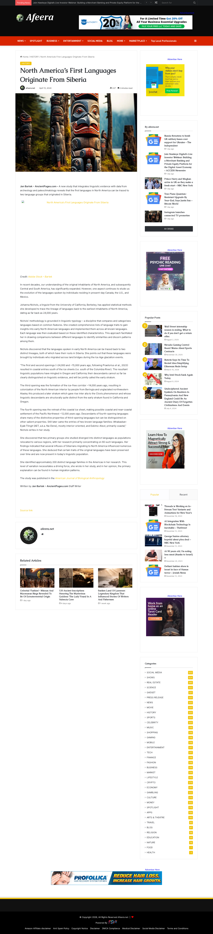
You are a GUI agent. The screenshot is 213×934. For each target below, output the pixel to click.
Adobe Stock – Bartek (40, 276)
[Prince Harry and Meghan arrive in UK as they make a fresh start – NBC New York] (153, 183)
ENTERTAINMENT (72, 40)
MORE (120, 40)
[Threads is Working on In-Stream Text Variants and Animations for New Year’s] (153, 510)
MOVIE (150, 707)
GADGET (151, 692)
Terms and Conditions (177, 928)
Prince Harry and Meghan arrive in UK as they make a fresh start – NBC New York (73, 2)
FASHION (151, 762)
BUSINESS (52, 40)
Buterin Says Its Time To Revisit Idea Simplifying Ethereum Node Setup (176, 363)
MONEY (150, 802)
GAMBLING (152, 792)
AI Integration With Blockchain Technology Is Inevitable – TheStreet (177, 524)
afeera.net (30, 88)
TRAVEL (151, 822)
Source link (26, 510)
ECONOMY (152, 787)
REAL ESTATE (153, 682)
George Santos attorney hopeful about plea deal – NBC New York (177, 539)
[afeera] (35, 18)
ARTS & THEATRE (156, 817)
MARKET (151, 772)
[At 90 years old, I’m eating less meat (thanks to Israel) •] (153, 555)
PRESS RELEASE (155, 697)
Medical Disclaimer (131, 928)
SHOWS (151, 677)
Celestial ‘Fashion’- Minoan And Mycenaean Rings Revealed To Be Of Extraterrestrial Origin (36, 593)
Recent (183, 494)
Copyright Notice (79, 928)
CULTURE (152, 797)
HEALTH (151, 852)
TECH (149, 752)
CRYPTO (151, 782)
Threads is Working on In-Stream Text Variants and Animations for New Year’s (178, 509)
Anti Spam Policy (61, 928)
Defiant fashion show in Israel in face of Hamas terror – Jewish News (176, 569)
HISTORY (34, 56)
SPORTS (151, 717)
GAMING (151, 737)
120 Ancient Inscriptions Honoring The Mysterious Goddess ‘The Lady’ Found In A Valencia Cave (75, 595)
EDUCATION (153, 837)
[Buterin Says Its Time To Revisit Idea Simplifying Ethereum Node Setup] (153, 364)
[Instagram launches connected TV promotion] (153, 216)
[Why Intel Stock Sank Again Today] (153, 379)
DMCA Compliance (111, 928)
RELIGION (152, 832)
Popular (154, 494)
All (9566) (169, 228)
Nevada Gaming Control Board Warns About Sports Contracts (178, 348)
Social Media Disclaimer (153, 928)
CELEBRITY (152, 722)
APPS (149, 812)
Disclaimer (95, 928)
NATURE (151, 842)
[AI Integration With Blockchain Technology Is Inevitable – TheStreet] (153, 525)
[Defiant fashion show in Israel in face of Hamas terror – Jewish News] (153, 570)
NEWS (20, 40)
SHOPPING (152, 732)
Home (25, 56)
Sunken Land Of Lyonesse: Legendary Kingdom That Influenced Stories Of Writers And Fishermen (113, 595)
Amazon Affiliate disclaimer (38, 928)
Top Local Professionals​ (164, 40)
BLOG (110, 40)
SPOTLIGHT (36, 40)
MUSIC (150, 727)
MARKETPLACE (137, 40)
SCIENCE (151, 687)
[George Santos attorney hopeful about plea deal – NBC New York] (153, 540)
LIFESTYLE (152, 777)
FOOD (150, 847)
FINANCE (151, 757)
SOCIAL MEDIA (94, 40)
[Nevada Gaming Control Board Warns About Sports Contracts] (153, 349)
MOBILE (151, 742)
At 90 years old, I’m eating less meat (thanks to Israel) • (178, 554)
